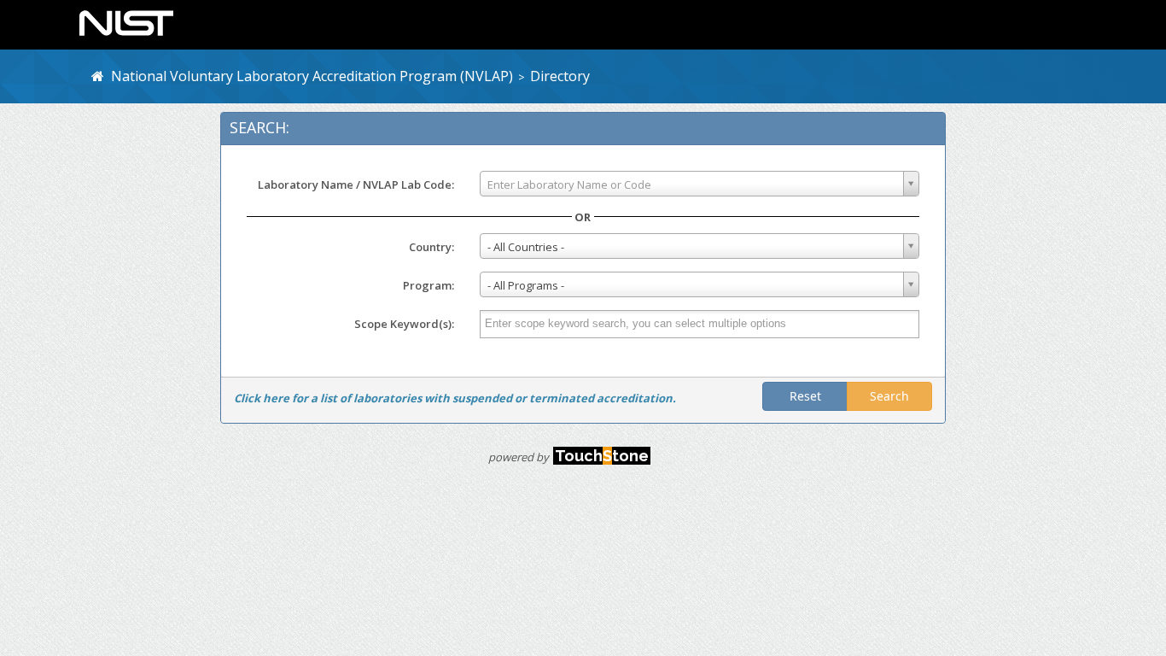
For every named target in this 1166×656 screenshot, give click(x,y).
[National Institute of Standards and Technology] (126, 21)
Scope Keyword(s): (404, 323)
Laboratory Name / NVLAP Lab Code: (356, 184)
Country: (431, 247)
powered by (568, 457)
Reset (805, 396)
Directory (560, 76)
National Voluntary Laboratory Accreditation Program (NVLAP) (308, 76)
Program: (428, 285)
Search (889, 396)
